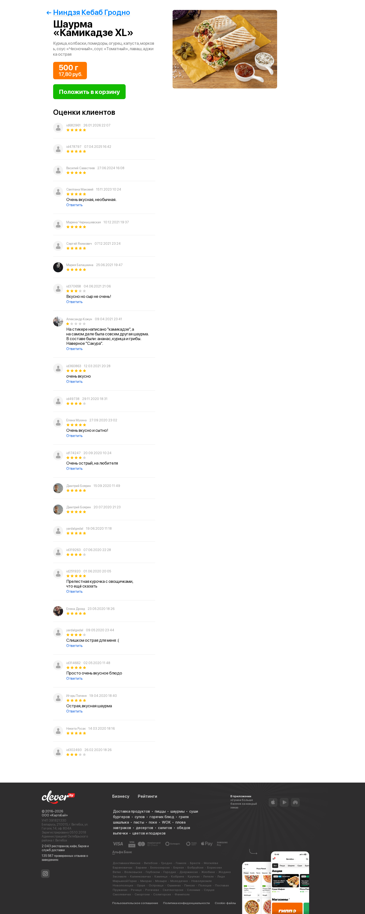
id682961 (73, 125)
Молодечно (179, 881)
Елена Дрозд (75, 609)
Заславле (120, 876)
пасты (139, 822)
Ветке (117, 872)
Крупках (194, 876)
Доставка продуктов (131, 811)
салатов (165, 828)
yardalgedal (74, 528)
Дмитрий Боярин (78, 486)
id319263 (73, 550)
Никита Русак (76, 728)
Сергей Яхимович (79, 243)
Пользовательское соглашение (135, 903)
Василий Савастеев (80, 168)
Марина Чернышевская (83, 222)
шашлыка (121, 822)
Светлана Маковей (79, 189)
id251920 (73, 571)
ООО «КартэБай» (55, 815)
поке (153, 822)
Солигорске (162, 894)
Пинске (189, 885)
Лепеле (208, 876)
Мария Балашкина (79, 265)
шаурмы (177, 811)
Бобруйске (195, 867)
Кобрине (177, 876)
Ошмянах (174, 885)
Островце (156, 885)
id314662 (73, 663)
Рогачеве (152, 890)
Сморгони (142, 894)
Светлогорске (173, 890)
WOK (166, 822)
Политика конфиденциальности (186, 903)
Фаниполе (182, 894)
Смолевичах (122, 894)
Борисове (214, 867)
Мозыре (161, 881)
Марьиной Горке (125, 881)
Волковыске (133, 872)
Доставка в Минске (127, 863)
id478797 (73, 147)
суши (193, 811)
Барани (141, 867)
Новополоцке (123, 885)
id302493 (74, 750)
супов (140, 817)
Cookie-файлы (225, 903)
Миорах (146, 881)
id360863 (73, 366)
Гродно (166, 863)
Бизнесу (120, 796)
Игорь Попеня (76, 696)
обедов (183, 828)
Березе (178, 867)
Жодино (225, 872)
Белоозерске (160, 867)
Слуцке (209, 890)
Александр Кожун (79, 319)
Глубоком (153, 872)
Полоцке (205, 885)
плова (180, 822)
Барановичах (122, 867)
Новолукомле (201, 881)
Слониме (193, 890)
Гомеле (181, 863)
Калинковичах (140, 876)
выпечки (120, 833)
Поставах (222, 885)
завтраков (122, 828)
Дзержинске (189, 872)
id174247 (73, 453)
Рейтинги (147, 796)
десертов (144, 828)
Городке (169, 872)
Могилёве (211, 863)
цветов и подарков (149, 833)
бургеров (121, 817)
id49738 (72, 399)
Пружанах (120, 890)
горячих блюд (161, 817)
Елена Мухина (76, 420)
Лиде (221, 876)
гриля (184, 817)
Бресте (195, 863)
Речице (136, 890)
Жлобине (208, 872)
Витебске (151, 863)
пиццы (160, 811)
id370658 (73, 286)
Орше (141, 885)
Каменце (161, 876)
